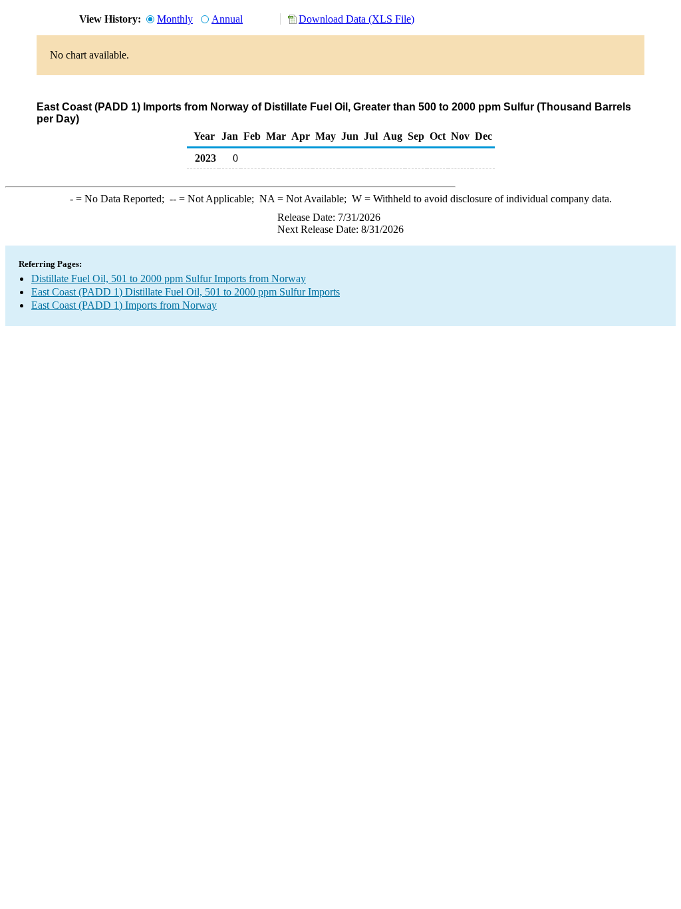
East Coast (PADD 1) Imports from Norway (124, 305)
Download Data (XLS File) (356, 19)
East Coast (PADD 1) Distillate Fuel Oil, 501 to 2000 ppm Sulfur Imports (185, 291)
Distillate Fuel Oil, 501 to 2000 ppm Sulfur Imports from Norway (168, 278)
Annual (227, 19)
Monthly (175, 19)
